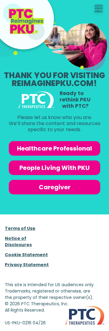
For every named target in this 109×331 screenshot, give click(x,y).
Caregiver (55, 187)
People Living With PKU (54, 168)
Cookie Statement (26, 255)
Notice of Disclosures (18, 241)
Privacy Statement (27, 265)
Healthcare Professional (54, 148)
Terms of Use (20, 228)
